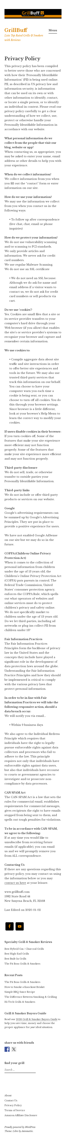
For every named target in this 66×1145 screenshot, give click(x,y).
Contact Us (10, 1100)
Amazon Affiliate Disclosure (20, 1115)
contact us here (15, 882)
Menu (53, 30)
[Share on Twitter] (13, 1049)
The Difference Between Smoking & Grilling (30, 996)
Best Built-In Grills (15, 958)
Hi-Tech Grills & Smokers (19, 1001)
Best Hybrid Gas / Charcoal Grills (24, 948)
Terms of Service (14, 1110)
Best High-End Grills (16, 953)
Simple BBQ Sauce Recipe (19, 991)
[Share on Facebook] (7, 1049)
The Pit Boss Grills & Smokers (22, 963)
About (8, 1095)
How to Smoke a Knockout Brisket (24, 987)
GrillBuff (15, 30)
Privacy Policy (13, 1105)
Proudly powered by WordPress (19, 1127)
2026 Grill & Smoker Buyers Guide (36, 1019)
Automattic (27, 1131)
